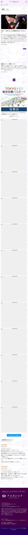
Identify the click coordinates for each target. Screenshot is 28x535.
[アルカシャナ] (14, 2)
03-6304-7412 (6, 505)
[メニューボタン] (26, 2)
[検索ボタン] (2, 2)
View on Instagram (15, 435)
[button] (14, 132)
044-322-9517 (6, 502)
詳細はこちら (14, 116)
